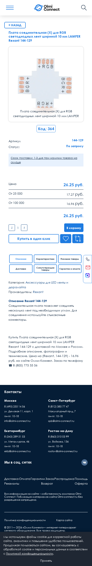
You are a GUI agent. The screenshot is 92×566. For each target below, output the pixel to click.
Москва (10, 400)
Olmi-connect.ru (67, 496)
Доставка (21, 268)
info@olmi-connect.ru (17, 421)
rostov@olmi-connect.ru (62, 451)
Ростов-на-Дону (60, 431)
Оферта (81, 483)
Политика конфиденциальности (25, 520)
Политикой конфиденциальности (29, 553)
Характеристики (45, 259)
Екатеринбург (14, 431)
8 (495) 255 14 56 (14, 406)
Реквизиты (11, 483)
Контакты (12, 392)
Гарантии (38, 479)
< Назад (15, 25)
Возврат (47, 483)
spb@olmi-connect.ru (61, 421)
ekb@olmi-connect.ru (17, 451)
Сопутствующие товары (45, 268)
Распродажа (64, 479)
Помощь (81, 479)
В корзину (74, 228)
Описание (20, 259)
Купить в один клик (33, 238)
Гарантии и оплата (69, 268)
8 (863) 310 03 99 (58, 436)
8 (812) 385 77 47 (58, 406)
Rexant (38, 292)
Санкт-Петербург (61, 400)
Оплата (24, 479)
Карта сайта (64, 520)
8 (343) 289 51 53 (14, 436)
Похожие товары (70, 259)
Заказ (49, 479)
